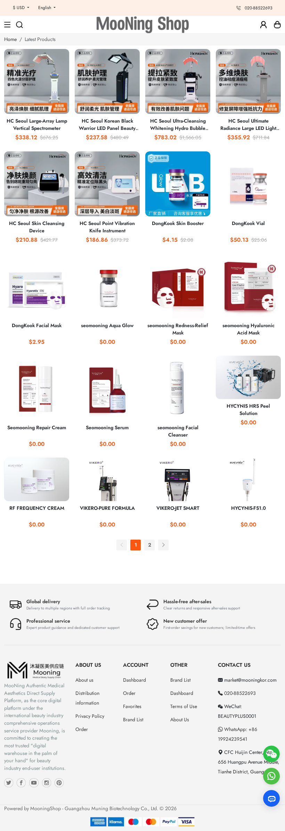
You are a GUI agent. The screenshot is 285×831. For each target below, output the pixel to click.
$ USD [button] (19, 8)
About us (84, 679)
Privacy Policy (89, 716)
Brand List (133, 719)
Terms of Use (183, 706)
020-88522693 (239, 693)
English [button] (45, 8)
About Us (179, 719)
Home (10, 39)
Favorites (132, 706)
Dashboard (134, 679)
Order (81, 729)
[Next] (163, 545)
